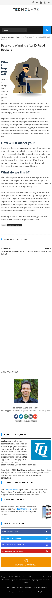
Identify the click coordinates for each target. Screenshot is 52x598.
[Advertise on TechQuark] (26, 566)
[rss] (49, 2)
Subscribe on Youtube (13, 551)
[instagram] (45, 2)
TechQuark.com (24, 509)
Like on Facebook (11, 531)
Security (19, 37)
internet (11, 37)
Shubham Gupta (37, 592)
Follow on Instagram (13, 545)
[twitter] (37, 2)
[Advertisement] (26, 348)
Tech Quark (23, 577)
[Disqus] (26, 291)
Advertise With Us (40, 587)
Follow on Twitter (11, 538)
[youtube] (41, 2)
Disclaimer (21, 587)
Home (3, 37)
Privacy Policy (10, 587)
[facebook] (33, 2)
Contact (29, 587)
